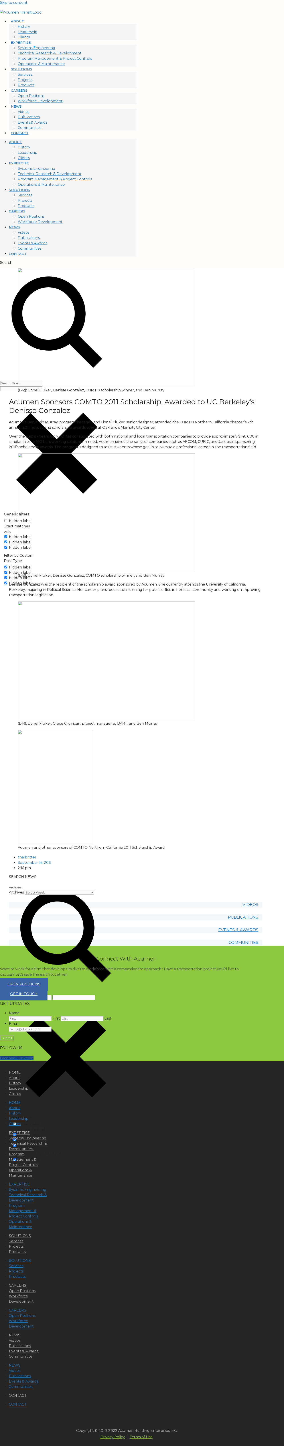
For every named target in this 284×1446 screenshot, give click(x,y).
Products (26, 85)
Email (14, 1024)
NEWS (14, 1335)
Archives (16, 892)
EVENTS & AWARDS (238, 929)
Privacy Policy (113, 1437)
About (17, 21)
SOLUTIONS (20, 1236)
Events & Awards (32, 122)
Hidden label (20, 572)
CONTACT (18, 1395)
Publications (29, 117)
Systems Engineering (36, 48)
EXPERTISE (19, 1133)
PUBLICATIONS (243, 917)
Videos (23, 112)
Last (107, 1018)
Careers (19, 90)
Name (14, 1013)
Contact (20, 133)
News (16, 106)
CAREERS (17, 1285)
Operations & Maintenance (41, 64)
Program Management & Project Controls (55, 58)
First (56, 1018)
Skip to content (14, 2)
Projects (25, 80)
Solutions (21, 69)
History (24, 26)
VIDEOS (250, 904)
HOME (15, 1072)
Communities (29, 128)
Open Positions (31, 96)
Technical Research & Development (49, 53)
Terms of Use (141, 1437)
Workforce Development (40, 101)
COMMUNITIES (243, 942)
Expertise (21, 42)
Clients (24, 37)
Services (25, 74)
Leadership (27, 32)
